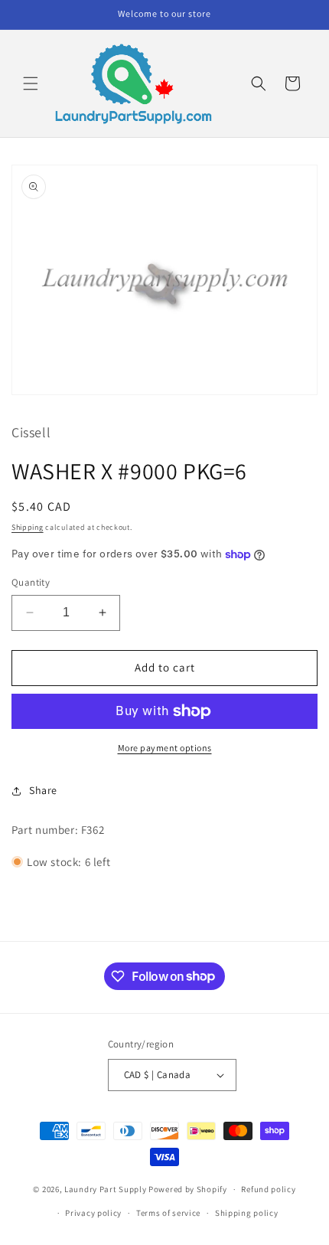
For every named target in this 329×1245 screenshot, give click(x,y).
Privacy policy (93, 1212)
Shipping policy (247, 1212)
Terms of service (168, 1212)
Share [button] (43, 790)
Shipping (27, 527)
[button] (30, 83)
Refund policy (268, 1189)
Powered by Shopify (187, 1189)
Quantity (30, 582)
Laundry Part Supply (106, 1189)
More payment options (165, 747)
